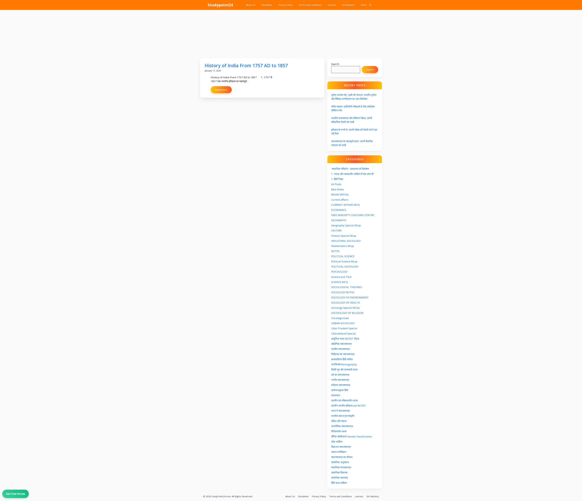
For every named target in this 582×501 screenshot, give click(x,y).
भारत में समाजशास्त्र (341, 410)
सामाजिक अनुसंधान (340, 462)
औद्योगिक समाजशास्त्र (341, 344)
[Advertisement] (291, 32)
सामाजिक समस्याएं (339, 477)
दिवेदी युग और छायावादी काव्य (344, 369)
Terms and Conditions (310, 4)
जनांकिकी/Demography (344, 364)
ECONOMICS (338, 210)
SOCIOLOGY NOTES (342, 292)
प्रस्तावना (335, 395)
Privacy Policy (285, 4)
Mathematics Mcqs (342, 246)
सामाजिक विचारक (339, 472)
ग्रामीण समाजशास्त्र (340, 349)
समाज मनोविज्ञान (338, 452)
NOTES (335, 251)
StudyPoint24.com (221, 496)
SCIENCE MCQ (339, 282)
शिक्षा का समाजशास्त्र (341, 446)
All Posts (336, 184)
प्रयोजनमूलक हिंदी (339, 390)
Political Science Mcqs (344, 261)
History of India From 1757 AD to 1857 (246, 65)
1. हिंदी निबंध (337, 179)
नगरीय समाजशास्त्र (340, 380)
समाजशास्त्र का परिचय (341, 457)
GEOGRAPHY (338, 220)
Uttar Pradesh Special (344, 328)
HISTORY (336, 230)
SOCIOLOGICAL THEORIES (346, 287)
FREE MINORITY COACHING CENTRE (352, 215)
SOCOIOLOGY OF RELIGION (347, 313)
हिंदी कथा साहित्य (339, 482)
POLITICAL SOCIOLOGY (344, 266)
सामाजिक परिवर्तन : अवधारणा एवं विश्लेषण (350, 168)
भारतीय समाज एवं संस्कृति (342, 416)
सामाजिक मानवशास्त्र (341, 467)
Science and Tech (341, 277)
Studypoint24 (220, 4)
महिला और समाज (339, 421)
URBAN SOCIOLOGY (343, 323)
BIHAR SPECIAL (340, 194)
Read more (221, 89)
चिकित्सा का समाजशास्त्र (343, 354)
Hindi (363, 4)
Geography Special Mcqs (346, 225)
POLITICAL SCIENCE (343, 256)
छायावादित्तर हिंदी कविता (342, 359)
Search (335, 64)
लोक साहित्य (337, 441)
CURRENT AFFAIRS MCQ (345, 205)
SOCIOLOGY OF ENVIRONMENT (350, 297)
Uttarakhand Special (343, 333)
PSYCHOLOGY (339, 271)
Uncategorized (340, 318)
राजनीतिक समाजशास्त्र (342, 426)
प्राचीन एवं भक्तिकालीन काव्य (344, 400)
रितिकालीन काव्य (339, 431)
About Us (251, 4)
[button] (370, 5)
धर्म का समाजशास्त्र (340, 374)
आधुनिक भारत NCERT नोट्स (345, 338)
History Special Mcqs (343, 235)
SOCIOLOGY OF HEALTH (345, 302)
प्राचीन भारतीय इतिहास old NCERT (348, 405)
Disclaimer (267, 4)
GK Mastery (348, 4)
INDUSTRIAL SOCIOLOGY (346, 241)
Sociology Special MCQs (345, 307)
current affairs (339, 199)
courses (332, 4)
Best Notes (337, 189)
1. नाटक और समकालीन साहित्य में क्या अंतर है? (352, 174)
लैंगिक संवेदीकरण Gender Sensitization (351, 436)
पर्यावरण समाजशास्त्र (340, 385)
